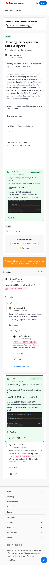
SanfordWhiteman (16, 279)
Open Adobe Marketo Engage (20, 26)
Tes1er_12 (15, 172)
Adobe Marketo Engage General (12, 10)
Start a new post (20, 263)
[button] (12, 50)
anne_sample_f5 (15, 55)
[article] (24, 291)
